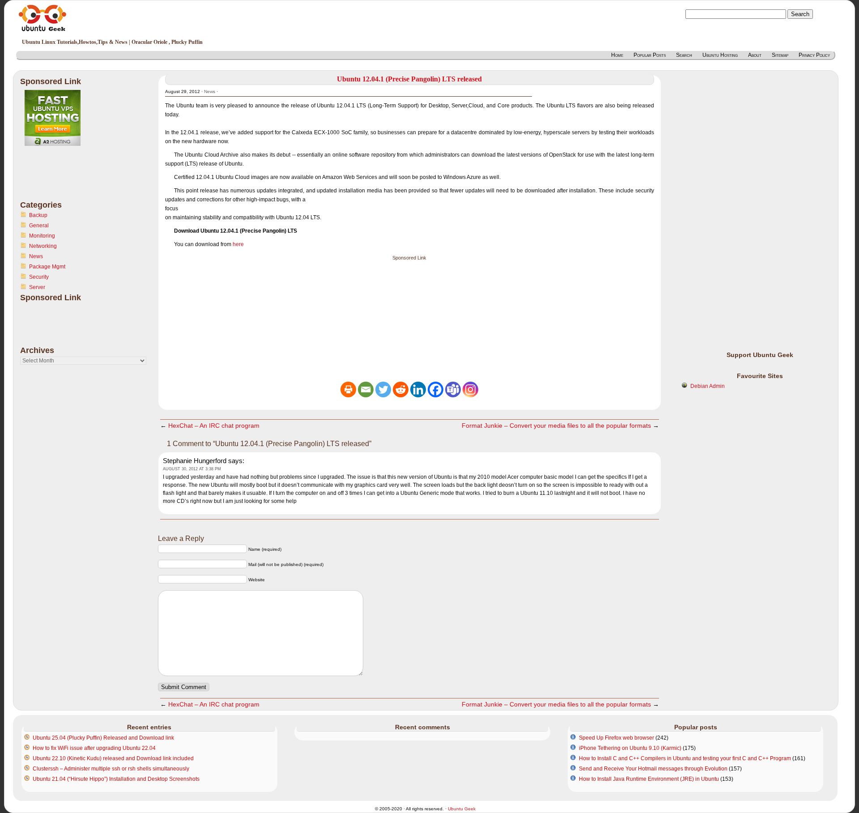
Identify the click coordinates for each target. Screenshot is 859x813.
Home (617, 55)
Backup (38, 215)
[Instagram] (470, 389)
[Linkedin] (418, 389)
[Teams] (453, 389)
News (36, 256)
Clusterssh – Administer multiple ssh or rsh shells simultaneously (111, 769)
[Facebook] (435, 389)
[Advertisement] (56, 178)
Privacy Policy (814, 55)
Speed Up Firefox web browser (616, 738)
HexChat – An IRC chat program (213, 425)
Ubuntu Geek (462, 808)
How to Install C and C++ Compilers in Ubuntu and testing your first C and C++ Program (685, 758)
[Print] (348, 389)
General (39, 225)
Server (37, 287)
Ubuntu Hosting (720, 55)
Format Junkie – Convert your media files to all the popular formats (556, 425)
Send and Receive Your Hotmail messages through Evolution (653, 769)
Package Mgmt (47, 267)
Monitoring (42, 236)
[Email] (366, 389)
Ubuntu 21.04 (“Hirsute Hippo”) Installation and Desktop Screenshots (116, 779)
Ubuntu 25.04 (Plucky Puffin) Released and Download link (103, 738)
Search (684, 55)
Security (39, 277)
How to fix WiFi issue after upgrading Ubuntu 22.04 (94, 748)
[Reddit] (400, 389)
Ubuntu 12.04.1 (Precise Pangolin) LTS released (409, 79)
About (754, 55)
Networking (43, 246)
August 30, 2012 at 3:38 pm (192, 469)
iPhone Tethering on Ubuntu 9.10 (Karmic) (630, 748)
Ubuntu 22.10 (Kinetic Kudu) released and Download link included (113, 758)
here (238, 244)
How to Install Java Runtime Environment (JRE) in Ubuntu (649, 779)
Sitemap (780, 55)
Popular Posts (650, 55)
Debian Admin (707, 386)
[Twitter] (383, 389)
